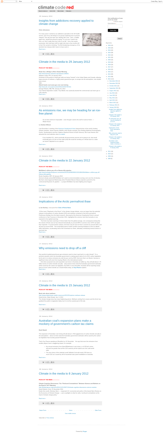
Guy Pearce (77, 267)
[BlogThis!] (48, 54)
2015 (109, 71)
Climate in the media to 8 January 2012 (63, 373)
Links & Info (52, 11)
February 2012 (113, 105)
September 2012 (114, 88)
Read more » (42, 49)
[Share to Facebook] (52, 54)
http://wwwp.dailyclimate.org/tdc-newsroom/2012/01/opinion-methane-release (62, 295)
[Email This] (46, 54)
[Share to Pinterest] (53, 54)
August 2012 (113, 90)
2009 (109, 156)
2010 (109, 153)
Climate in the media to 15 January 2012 (64, 285)
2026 (109, 45)
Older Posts (98, 410)
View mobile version (70, 413)
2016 (109, 69)
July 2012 (112, 93)
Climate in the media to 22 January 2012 (64, 160)
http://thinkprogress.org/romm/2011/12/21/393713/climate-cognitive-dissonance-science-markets (67, 387)
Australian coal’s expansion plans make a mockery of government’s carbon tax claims (66, 322)
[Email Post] (43, 53)
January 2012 (113, 107)
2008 (109, 158)
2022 (109, 55)
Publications (68, 11)
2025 (109, 48)
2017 (109, 67)
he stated (62, 134)
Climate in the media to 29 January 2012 (64, 61)
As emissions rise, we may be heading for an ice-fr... (115, 120)
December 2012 (113, 81)
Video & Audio (60, 11)
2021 (109, 57)
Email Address (112, 23)
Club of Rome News (64, 207)
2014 (109, 74)
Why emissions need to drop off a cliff (62, 248)
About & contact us (43, 11)
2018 (109, 64)
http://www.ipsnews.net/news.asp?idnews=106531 (54, 73)
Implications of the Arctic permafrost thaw (65, 201)
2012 (109, 79)
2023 (109, 52)
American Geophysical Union (67, 128)
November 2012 (113, 83)
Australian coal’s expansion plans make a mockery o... (115, 142)
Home (70, 410)
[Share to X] (50, 54)
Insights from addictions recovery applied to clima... (115, 111)
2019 (109, 62)
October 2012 (113, 86)
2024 (109, 50)
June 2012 (112, 95)
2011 (109, 151)
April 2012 (112, 100)
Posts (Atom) (50, 418)
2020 (109, 59)
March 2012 (112, 102)
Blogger (85, 431)
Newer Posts (42, 410)
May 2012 (112, 98)
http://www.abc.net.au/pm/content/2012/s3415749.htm (55, 87)
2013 (109, 76)
